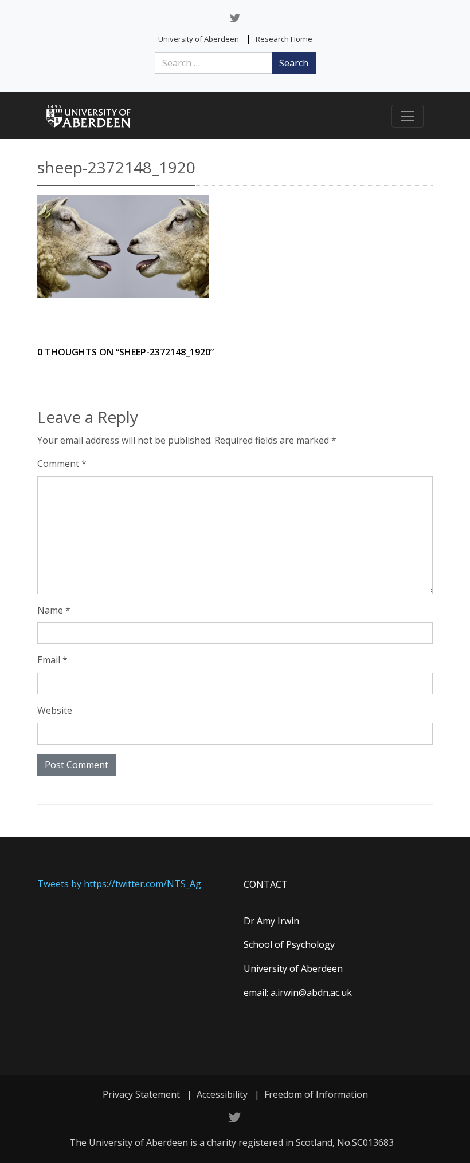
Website (54, 710)
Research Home (284, 39)
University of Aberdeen (198, 39)
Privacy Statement (141, 1094)
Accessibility (222, 1094)
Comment (62, 463)
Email (52, 660)
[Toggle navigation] (407, 116)
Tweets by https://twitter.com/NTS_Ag (119, 883)
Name (53, 610)
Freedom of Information (316, 1094)
